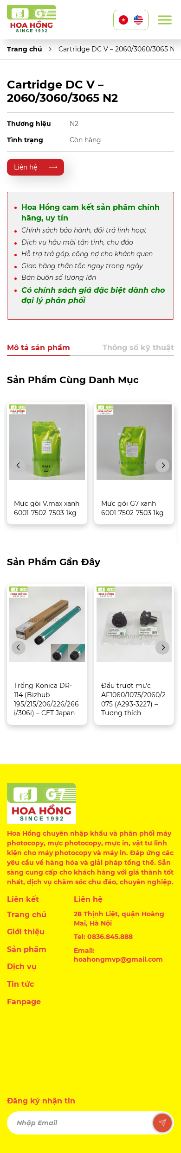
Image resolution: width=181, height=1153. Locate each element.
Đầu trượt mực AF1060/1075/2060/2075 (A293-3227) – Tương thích (133, 699)
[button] (19, 466)
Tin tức (20, 984)
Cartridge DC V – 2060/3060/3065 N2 (118, 49)
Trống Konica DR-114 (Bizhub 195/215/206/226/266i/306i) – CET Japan (46, 699)
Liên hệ (25, 167)
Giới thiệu (26, 931)
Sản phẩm (26, 949)
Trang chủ (24, 49)
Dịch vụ (22, 966)
